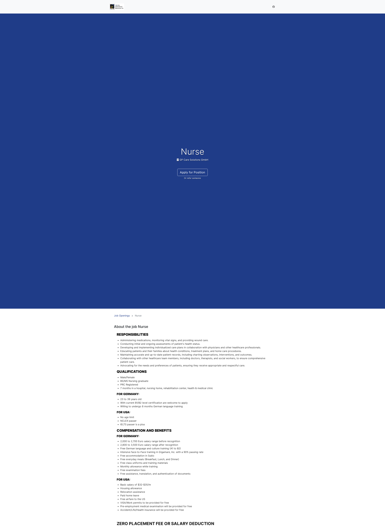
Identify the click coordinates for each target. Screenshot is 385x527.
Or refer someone (192, 178)
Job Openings (122, 315)
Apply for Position (192, 172)
